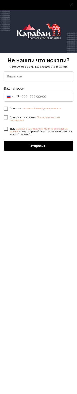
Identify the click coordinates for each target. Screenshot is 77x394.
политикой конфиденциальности (42, 108)
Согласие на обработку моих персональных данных (39, 130)
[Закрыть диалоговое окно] (71, 5)
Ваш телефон (14, 88)
